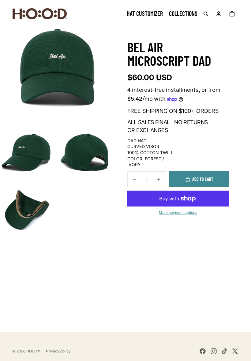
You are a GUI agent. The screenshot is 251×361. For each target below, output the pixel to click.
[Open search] (205, 13)
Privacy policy (58, 351)
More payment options (178, 212)
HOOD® (33, 351)
